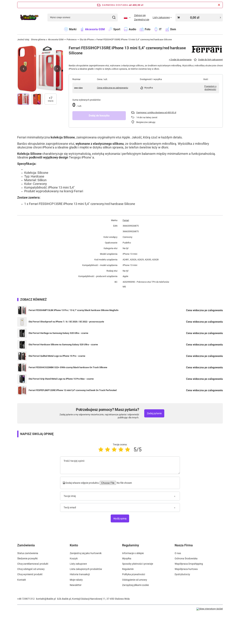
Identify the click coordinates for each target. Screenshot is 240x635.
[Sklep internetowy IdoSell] (209, 609)
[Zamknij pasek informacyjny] (219, 5)
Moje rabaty (76, 579)
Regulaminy (130, 545)
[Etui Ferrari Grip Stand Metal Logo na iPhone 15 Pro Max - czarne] (22, 379)
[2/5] (107, 449)
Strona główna (38, 39)
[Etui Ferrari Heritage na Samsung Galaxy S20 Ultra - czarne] (22, 333)
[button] (23, 68)
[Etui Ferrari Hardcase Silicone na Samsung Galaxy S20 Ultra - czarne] (22, 345)
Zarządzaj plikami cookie (135, 585)
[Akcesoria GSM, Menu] (106, 29)
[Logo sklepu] (29, 17)
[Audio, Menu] (138, 29)
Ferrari (126, 220)
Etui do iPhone (87, 39)
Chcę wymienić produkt (30, 574)
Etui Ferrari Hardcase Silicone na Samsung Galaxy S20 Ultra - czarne (63, 344)
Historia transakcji (80, 574)
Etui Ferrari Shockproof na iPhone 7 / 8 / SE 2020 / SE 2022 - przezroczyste (66, 321)
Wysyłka (126, 558)
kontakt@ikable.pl (46, 598)
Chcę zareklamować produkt (32, 563)
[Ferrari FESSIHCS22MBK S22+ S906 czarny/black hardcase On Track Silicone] (22, 367)
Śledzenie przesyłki (27, 558)
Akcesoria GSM (55, 39)
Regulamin (128, 569)
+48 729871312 (26, 598)
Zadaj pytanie (154, 413)
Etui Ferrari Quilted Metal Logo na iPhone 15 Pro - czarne (57, 356)
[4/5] (120, 449)
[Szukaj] (114, 17)
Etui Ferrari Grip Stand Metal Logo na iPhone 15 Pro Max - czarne (61, 378)
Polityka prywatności (133, 574)
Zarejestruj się (141, 19)
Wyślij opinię (120, 518)
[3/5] (114, 449)
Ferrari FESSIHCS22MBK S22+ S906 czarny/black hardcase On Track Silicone (68, 367)
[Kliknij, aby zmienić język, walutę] (127, 17)
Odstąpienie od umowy (134, 579)
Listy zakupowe (78, 563)
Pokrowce (72, 39)
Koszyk (74, 558)
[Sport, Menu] (122, 29)
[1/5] (100, 449)
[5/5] (127, 449)
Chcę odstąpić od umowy (31, 569)
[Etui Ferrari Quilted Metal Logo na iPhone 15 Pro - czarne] (22, 356)
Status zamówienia (27, 553)
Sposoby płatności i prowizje (137, 563)
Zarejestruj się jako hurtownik (86, 553)
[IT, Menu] (163, 29)
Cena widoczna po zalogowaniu (112, 87)
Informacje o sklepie (133, 553)
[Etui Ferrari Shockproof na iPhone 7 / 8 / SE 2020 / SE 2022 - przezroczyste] (22, 322)
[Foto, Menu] (152, 29)
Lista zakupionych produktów (86, 569)
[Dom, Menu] (178, 29)
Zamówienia (26, 545)
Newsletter (76, 585)
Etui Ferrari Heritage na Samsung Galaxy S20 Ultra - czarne (58, 333)
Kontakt (21, 579)
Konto (74, 545)
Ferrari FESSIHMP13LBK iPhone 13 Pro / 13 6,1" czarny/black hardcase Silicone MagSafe (73, 310)
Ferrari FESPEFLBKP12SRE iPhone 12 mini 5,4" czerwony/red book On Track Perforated (72, 390)
